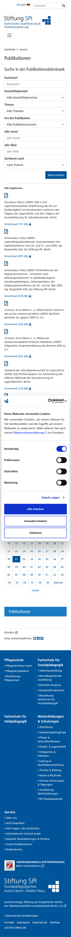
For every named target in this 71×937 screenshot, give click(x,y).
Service (23, 49)
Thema (9, 104)
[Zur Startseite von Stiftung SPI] (31, 885)
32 (24, 559)
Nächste (58, 582)
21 (62, 543)
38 (8, 567)
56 (24, 582)
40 (24, 567)
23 (16, 551)
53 (62, 574)
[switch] (61, 460)
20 (54, 543)
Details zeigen (51, 497)
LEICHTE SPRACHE (15, 927)
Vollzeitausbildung (50, 670)
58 (40, 582)
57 (32, 582)
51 (47, 574)
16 (24, 543)
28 (54, 551)
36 (54, 559)
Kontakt (9, 922)
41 (31, 567)
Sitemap (55, 922)
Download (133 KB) (16, 388)
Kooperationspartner (51, 690)
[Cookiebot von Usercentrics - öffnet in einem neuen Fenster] (51, 401)
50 (39, 574)
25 (31, 551)
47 (16, 574)
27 (47, 551)
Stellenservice (14, 849)
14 (8, 543)
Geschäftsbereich (16, 91)
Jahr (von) (11, 131)
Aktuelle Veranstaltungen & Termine (28, 839)
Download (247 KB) (16, 356)
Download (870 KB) (16, 256)
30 (8, 559)
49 (31, 574)
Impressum (23, 922)
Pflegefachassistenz (17, 671)
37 (62, 559)
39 (16, 567)
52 (54, 574)
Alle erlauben (35, 509)
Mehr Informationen (29, 865)
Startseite (9, 49)
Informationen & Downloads (23, 833)
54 (9, 582)
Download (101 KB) (16, 224)
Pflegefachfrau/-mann (19, 665)
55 (17, 582)
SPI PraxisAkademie (50, 799)
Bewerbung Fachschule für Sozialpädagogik (48, 699)
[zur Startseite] (27, 22)
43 (47, 567)
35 (47, 559)
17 (31, 543)
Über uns (11, 817)
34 (39, 559)
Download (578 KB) (16, 296)
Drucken (9, 632)
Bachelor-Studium (50, 685)
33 (31, 559)
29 (62, 551)
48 (24, 574)
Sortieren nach (14, 158)
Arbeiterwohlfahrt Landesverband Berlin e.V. (36, 906)
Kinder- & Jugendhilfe (52, 746)
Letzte (35, 590)
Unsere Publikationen (19, 844)
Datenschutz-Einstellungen (21, 915)
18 (39, 543)
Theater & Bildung (50, 770)
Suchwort (10, 78)
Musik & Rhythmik (50, 775)
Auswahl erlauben (35, 521)
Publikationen (19, 611)
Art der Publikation (17, 118)
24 (24, 551)
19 (47, 543)
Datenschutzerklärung (29, 432)
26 (39, 551)
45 (62, 567)
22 (8, 551)
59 (47, 582)
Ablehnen (35, 532)
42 (39, 567)
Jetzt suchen (56, 175)
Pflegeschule (14, 660)
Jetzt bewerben (15, 823)
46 (8, 574)
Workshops (46, 727)
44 (54, 567)
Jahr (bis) (10, 145)
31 (16, 559)
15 (16, 543)
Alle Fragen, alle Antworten (23, 828)
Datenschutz (39, 922)
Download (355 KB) (16, 324)
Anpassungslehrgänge (52, 732)
